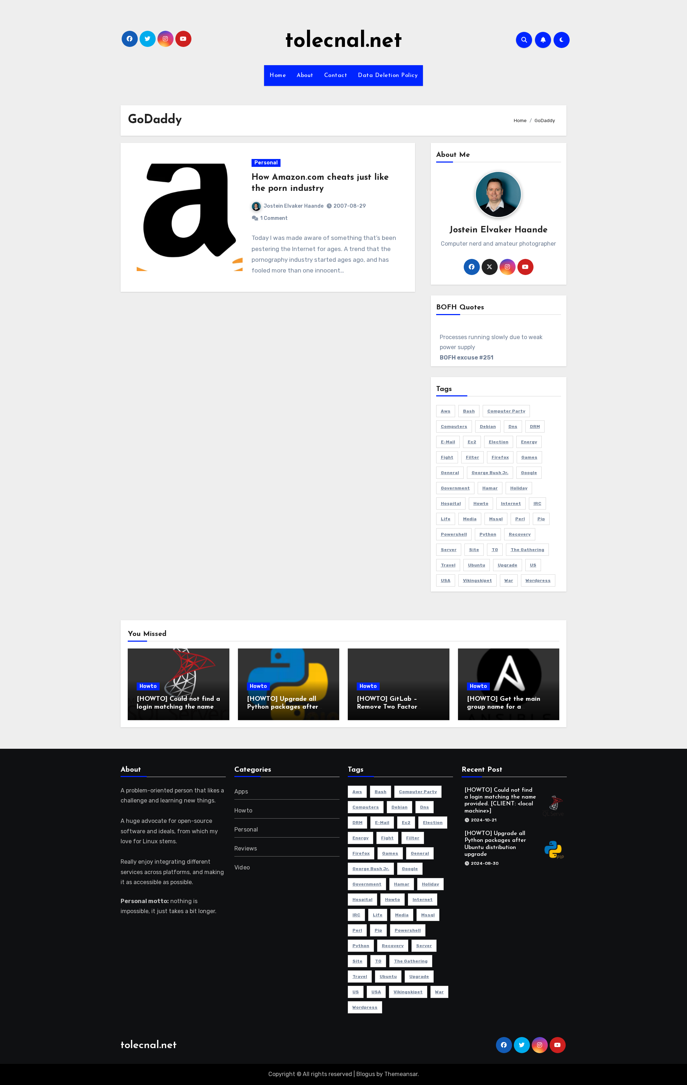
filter (472, 457)
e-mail (448, 441)
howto (480, 503)
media (470, 518)
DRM (535, 426)
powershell (454, 534)
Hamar (490, 488)
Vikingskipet (477, 580)
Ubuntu (476, 565)
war (509, 580)
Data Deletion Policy (388, 75)
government (455, 488)
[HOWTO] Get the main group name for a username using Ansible (503, 707)
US (533, 565)
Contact (335, 75)
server (449, 549)
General (450, 472)
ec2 (472, 441)
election (498, 441)
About (305, 75)
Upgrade (507, 565)
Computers (454, 426)
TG (495, 549)
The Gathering (527, 549)
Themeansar (401, 1074)
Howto (148, 686)
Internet (511, 503)
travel (448, 565)
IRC (537, 503)
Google (529, 472)
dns (512, 426)
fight (447, 457)
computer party (506, 411)
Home (277, 75)
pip (541, 518)
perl (520, 518)
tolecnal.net (343, 41)
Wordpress (538, 580)
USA (445, 580)
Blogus (365, 1074)
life (445, 518)
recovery (520, 534)
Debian (488, 426)
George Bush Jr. (490, 472)
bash (469, 411)
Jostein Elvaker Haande (293, 206)
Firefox (500, 457)
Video (242, 867)
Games (529, 457)
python (487, 534)
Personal (266, 163)
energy (529, 441)
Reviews (245, 848)
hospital (451, 503)
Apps (241, 791)
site (474, 549)
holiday (518, 488)
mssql (496, 518)
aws (445, 411)
